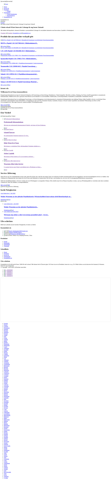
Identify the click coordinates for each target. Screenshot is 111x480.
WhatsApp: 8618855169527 (17, 234)
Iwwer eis (6, 8)
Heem (5, 7)
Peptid (8, 11)
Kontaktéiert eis (8, 17)
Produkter (6, 9)
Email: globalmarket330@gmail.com (18, 231)
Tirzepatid (6, 246)
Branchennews (11, 15)
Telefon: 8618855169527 (15, 232)
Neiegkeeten (7, 12)
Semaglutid (7, 244)
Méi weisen (4, 105)
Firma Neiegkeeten (12, 14)
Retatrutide (7, 243)
